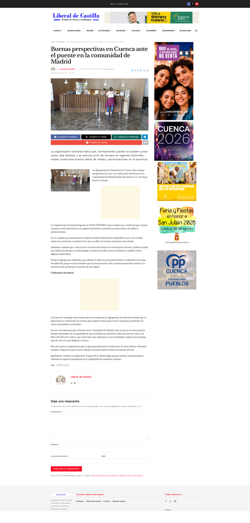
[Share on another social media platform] (145, 142)
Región (90, 31)
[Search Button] (196, 31)
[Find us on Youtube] (197, 4)
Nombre (55, 444)
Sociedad (120, 31)
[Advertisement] (120, 202)
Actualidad (104, 31)
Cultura (136, 31)
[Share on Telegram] (145, 136)
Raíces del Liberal (93, 501)
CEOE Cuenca (63, 365)
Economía (151, 31)
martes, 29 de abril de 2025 (90, 69)
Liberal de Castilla (67, 69)
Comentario (57, 411)
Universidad (168, 31)
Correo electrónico (60, 456)
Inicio (53, 42)
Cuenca (57, 31)
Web (103, 456)
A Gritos (106, 501)
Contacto (80, 501)
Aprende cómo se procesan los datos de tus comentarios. (117, 475)
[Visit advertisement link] (151, 17)
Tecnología (185, 31)
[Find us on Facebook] (188, 4)
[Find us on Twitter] (193, 4)
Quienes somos (119, 501)
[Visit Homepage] (76, 17)
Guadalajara (73, 31)
